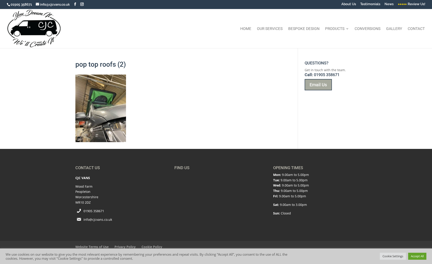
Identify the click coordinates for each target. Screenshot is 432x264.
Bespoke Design (304, 29)
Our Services (270, 29)
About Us (348, 4)
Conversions (367, 29)
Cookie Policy (152, 247)
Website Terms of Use (92, 247)
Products (334, 29)
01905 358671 (93, 211)
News (389, 4)
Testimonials (370, 4)
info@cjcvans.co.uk (97, 219)
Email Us (318, 84)
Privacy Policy (125, 247)
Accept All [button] (417, 256)
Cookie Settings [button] (392, 256)
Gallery (394, 29)
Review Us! (416, 4)
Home (245, 29)
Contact (416, 29)
